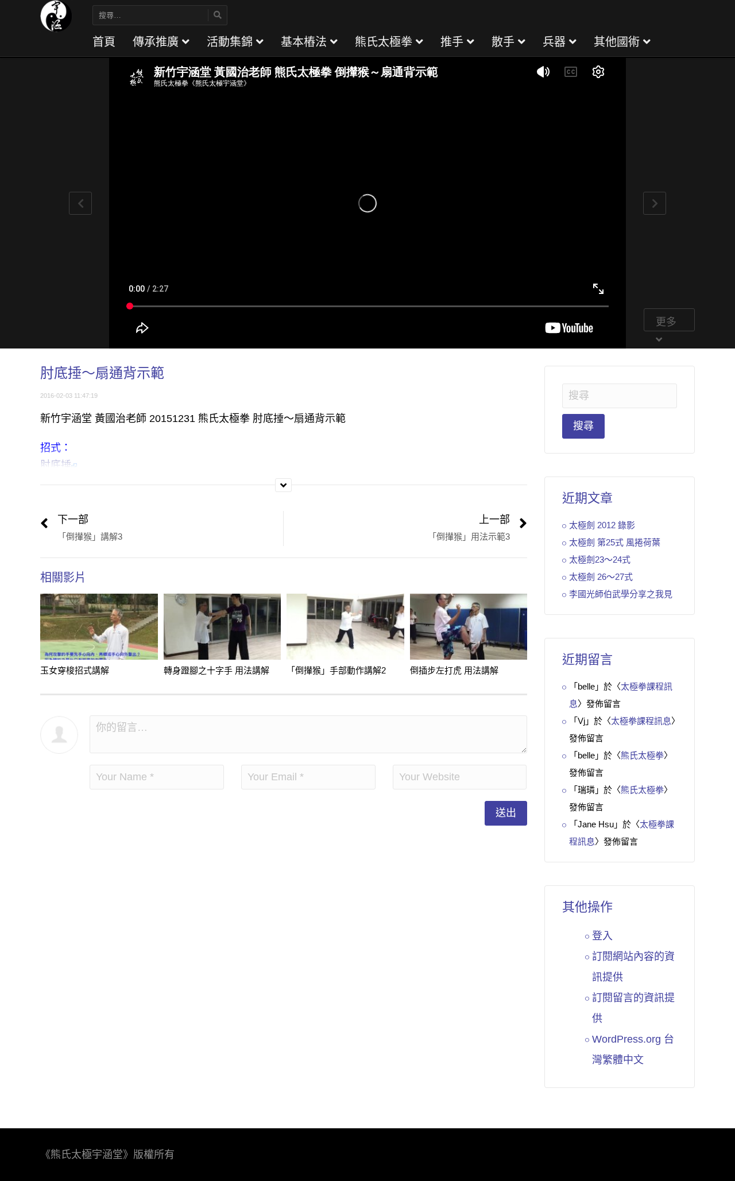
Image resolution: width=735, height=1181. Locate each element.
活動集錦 (231, 42)
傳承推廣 (157, 42)
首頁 (103, 42)
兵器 (556, 42)
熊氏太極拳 (385, 42)
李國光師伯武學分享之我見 (620, 594)
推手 (453, 42)
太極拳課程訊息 (641, 721)
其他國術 (618, 42)
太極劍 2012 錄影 (602, 525)
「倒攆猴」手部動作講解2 (336, 670)
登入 (602, 936)
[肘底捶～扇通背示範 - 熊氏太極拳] (56, 15)
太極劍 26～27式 (601, 577)
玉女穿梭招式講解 (74, 670)
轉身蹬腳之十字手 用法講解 (216, 670)
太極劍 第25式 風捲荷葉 (614, 542)
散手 (505, 42)
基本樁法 (305, 42)
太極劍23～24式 (599, 559)
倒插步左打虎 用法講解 (454, 670)
